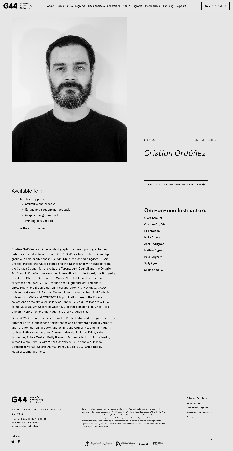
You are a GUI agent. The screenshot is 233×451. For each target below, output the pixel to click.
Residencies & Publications (104, 6)
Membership (152, 6)
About (50, 6)
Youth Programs (132, 6)
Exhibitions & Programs (71, 6)
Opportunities (193, 403)
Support (181, 6)
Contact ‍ (191, 417)
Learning (168, 6)
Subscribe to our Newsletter (200, 412)
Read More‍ (103, 426)
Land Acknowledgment (197, 408)
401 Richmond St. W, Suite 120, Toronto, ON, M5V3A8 (36, 409)
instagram (13, 441)
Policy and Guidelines (197, 398)
